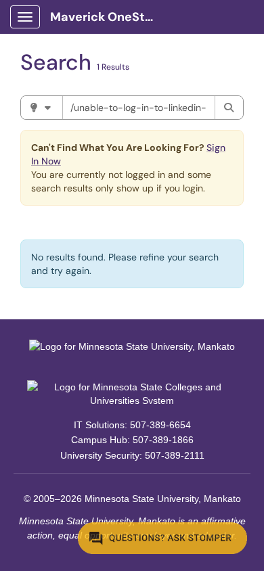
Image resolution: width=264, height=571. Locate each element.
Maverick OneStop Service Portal (109, 17)
